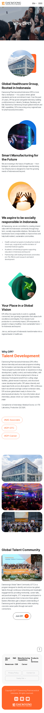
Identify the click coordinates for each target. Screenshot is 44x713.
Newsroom (9, 664)
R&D (14, 658)
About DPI (7, 659)
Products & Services (34, 659)
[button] (34, 3)
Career (24, 664)
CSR (16, 664)
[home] (11, 3)
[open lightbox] (22, 468)
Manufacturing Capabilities (24, 659)
